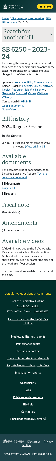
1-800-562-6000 (28, 306)
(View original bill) (35, 146)
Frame (49, 82)
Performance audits (28, 343)
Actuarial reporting (28, 351)
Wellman (42, 93)
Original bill (8, 188)
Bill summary (9, 22)
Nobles (6, 89)
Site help (28, 404)
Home (5, 18)
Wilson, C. (8, 97)
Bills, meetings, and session (27, 18)
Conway (39, 82)
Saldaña (29, 89)
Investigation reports (28, 372)
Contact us (28, 411)
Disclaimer (33, 441)
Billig (30, 82)
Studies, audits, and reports (28, 336)
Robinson (20, 82)
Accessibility (28, 383)
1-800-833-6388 (41, 311)
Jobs (28, 390)
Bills (48, 18)
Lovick (37, 85)
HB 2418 (26, 101)
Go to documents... (13, 105)
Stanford (21, 93)
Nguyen (47, 85)
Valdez (32, 93)
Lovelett (27, 85)
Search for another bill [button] (28, 34)
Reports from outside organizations (28, 365)
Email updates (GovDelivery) (28, 418)
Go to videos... (10, 109)
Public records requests (28, 397)
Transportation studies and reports (28, 358)
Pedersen (17, 89)
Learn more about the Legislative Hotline (28, 321)
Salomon (40, 89)
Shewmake (8, 93)
